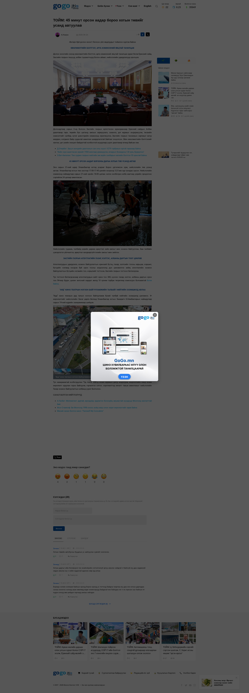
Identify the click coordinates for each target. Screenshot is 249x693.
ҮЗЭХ (124, 377)
